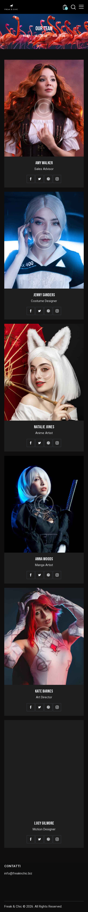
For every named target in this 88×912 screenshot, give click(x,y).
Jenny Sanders (44, 295)
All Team (41, 36)
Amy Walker (44, 163)
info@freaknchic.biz (18, 873)
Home (26, 36)
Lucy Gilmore (44, 823)
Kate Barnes (44, 691)
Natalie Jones (44, 427)
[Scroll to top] (81, 905)
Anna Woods (44, 559)
